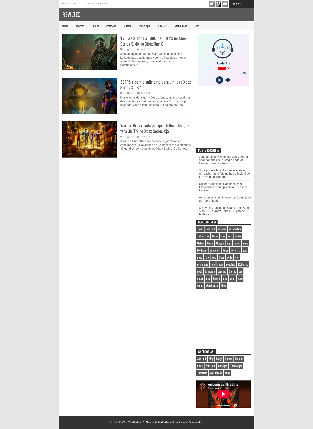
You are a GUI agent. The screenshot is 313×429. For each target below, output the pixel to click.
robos (220, 264)
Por (237, 257)
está (230, 236)
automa (222, 229)
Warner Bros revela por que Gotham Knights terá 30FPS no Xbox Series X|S (154, 128)
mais (245, 243)
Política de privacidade (96, 4)
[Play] (219, 80)
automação (203, 236)
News (225, 250)
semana (222, 271)
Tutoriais (163, 26)
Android (80, 26)
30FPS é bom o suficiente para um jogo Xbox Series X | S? (155, 84)
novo (199, 257)
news (200, 366)
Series (232, 271)
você (240, 278)
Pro (213, 264)
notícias (235, 250)
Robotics (243, 264)
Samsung (210, 271)
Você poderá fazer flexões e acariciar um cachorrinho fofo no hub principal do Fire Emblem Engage (224, 173)
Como (215, 236)
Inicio (65, 4)
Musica (127, 26)
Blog (211, 359)
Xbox (196, 26)
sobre (200, 278)
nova (245, 250)
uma (225, 278)
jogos (237, 243)
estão (238, 236)
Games (95, 26)
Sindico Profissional (164, 422)
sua (208, 278)
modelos (215, 250)
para (213, 257)
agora (200, 229)
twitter (212, 4)
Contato (76, 4)
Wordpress (212, 285)
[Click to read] (89, 52)
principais (202, 264)
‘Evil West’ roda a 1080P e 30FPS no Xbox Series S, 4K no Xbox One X (153, 41)
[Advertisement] (223, 121)
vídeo (200, 285)
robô (199, 271)
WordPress (181, 26)
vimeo (218, 4)
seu (241, 271)
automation (235, 229)
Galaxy (200, 243)
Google (220, 243)
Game (210, 243)
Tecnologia (144, 26)
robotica (230, 264)
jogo (228, 243)
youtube (225, 4)
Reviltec (71, 14)
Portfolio (111, 26)
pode (229, 257)
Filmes (149, 422)
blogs (219, 359)
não (207, 257)
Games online (195, 422)
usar (232, 278)
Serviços (223, 366)
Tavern (216, 278)
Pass (221, 257)
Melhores (202, 250)
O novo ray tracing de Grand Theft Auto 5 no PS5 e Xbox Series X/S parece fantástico (224, 211)
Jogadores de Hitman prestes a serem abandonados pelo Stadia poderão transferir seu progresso (223, 160)
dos (223, 236)
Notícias (180, 422)
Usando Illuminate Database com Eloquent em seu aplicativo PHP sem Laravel (223, 187)
